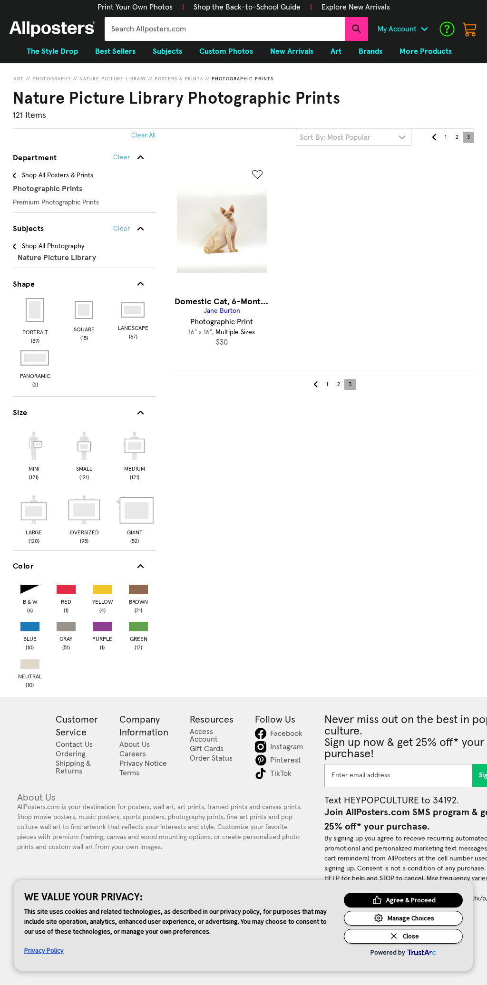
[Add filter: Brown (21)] (138, 587)
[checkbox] (34, 454)
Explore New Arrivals (355, 7)
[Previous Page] (434, 137)
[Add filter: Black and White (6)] (30, 587)
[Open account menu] (424, 29)
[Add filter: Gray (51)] (66, 624)
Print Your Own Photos (135, 7)
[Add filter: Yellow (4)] (102, 587)
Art (19, 79)
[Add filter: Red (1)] (66, 587)
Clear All (143, 135)
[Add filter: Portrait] (35, 310)
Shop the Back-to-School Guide (247, 7)
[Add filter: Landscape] (133, 310)
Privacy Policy (44, 950)
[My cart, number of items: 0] (469, 29)
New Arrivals (291, 51)
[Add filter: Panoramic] (35, 358)
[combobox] (225, 29)
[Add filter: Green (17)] (138, 624)
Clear (121, 228)
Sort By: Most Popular (335, 137)
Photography (51, 79)
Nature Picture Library (112, 79)
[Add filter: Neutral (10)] (30, 662)
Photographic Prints (242, 79)
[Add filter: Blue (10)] (30, 624)
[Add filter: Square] (84, 310)
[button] (135, 7)
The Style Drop (52, 51)
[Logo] (52, 29)
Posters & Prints (179, 79)
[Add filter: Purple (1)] (102, 624)
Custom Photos (226, 51)
